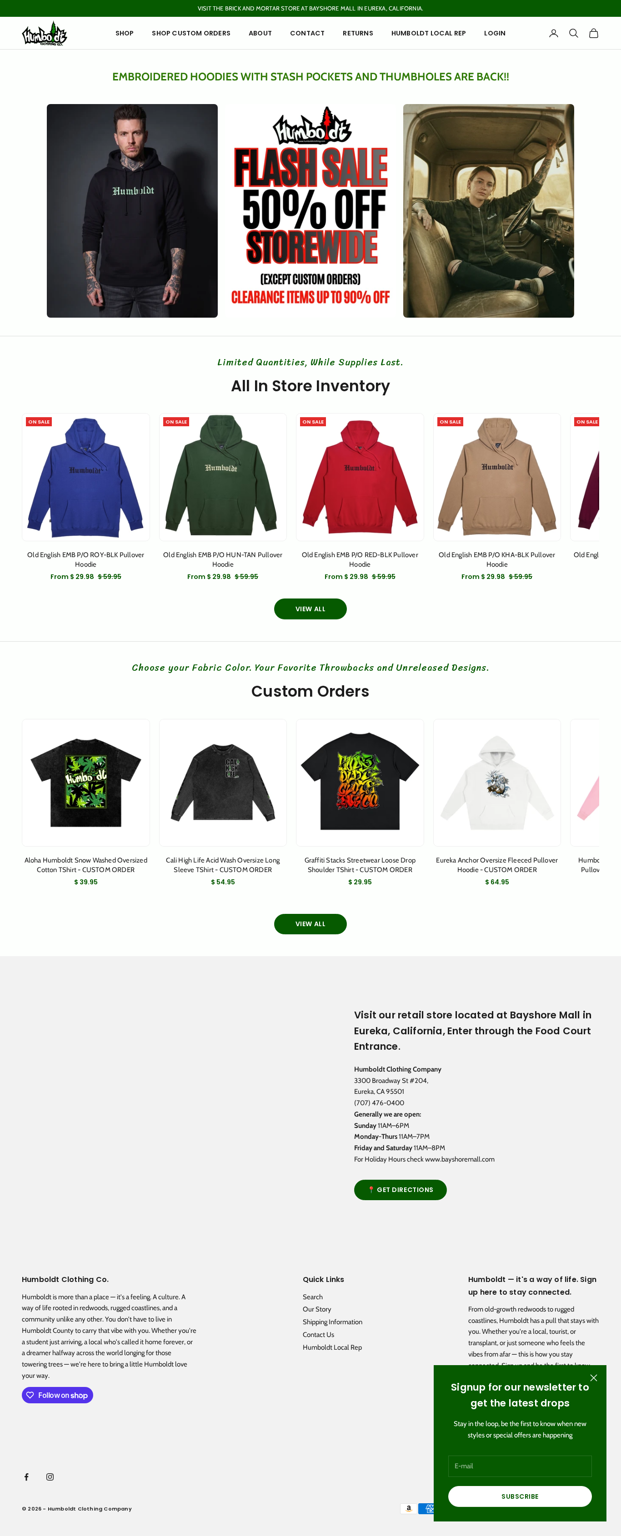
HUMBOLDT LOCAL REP (428, 33)
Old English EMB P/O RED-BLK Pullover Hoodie (360, 560)
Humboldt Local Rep (332, 1347)
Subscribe (520, 1496)
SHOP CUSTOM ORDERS (191, 33)
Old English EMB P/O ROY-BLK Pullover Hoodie (85, 560)
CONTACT (307, 33)
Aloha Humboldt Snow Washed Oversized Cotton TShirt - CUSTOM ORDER (86, 865)
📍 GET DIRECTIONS (400, 1189)
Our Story (317, 1309)
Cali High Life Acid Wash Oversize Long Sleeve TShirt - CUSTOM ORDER (223, 865)
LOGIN (495, 33)
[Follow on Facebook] (26, 1476)
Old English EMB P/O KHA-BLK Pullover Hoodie (497, 560)
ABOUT (260, 33)
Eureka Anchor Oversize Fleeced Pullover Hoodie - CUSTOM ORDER (497, 865)
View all (310, 608)
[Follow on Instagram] (50, 1476)
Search (313, 1297)
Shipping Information (332, 1322)
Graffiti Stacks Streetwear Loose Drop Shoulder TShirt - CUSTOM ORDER (360, 865)
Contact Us (318, 1335)
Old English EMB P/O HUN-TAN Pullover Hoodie (222, 560)
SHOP (124, 33)
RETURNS (358, 33)
